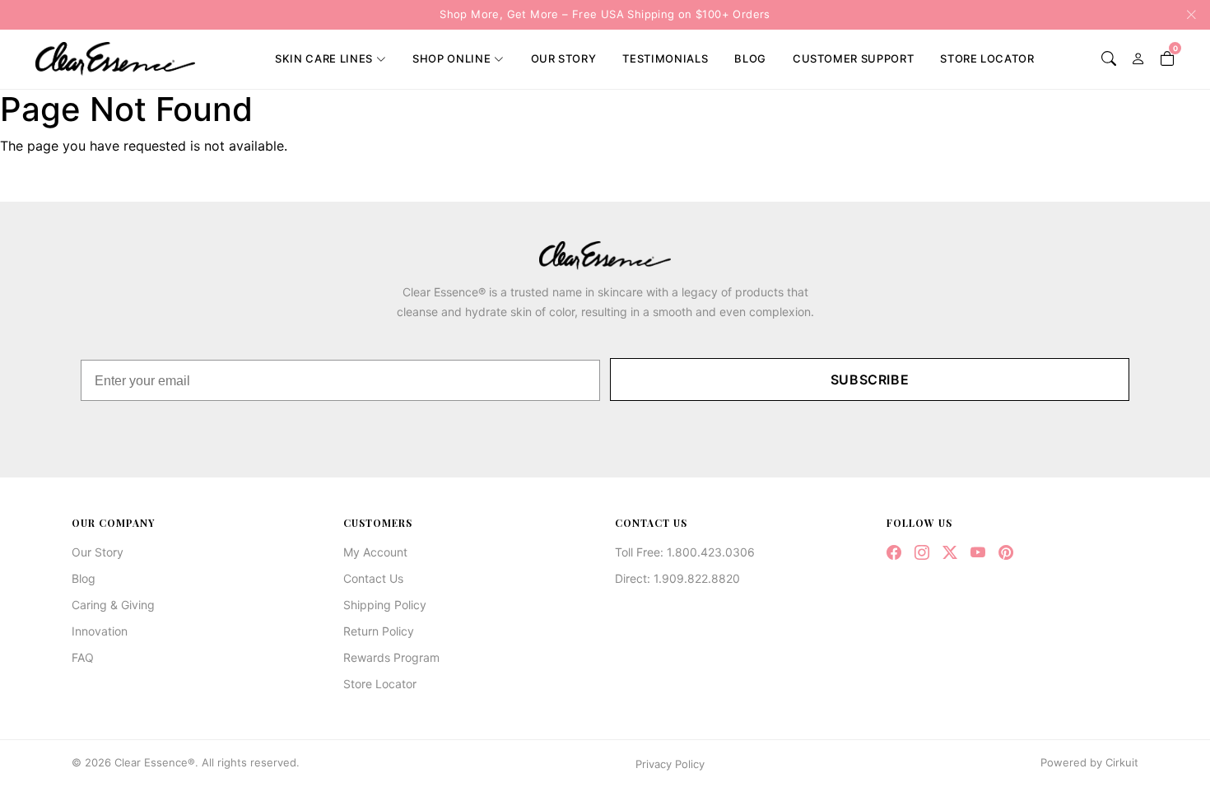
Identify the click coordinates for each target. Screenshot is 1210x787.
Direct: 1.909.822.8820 (677, 578)
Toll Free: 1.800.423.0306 (685, 552)
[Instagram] (921, 553)
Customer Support (853, 58)
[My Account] (1138, 59)
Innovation (100, 631)
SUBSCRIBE (870, 379)
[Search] (1108, 59)
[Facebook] (894, 553)
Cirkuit (1121, 762)
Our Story (564, 58)
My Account (375, 552)
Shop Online (451, 58)
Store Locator (987, 58)
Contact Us (373, 578)
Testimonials (665, 58)
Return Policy (378, 631)
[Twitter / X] (949, 553)
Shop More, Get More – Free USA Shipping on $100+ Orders (605, 14)
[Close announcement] (1186, 15)
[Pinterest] (1005, 553)
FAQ (83, 657)
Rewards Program (391, 657)
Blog (750, 58)
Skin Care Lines (324, 58)
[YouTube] (977, 553)
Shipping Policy (384, 605)
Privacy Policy (670, 764)
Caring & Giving (113, 605)
